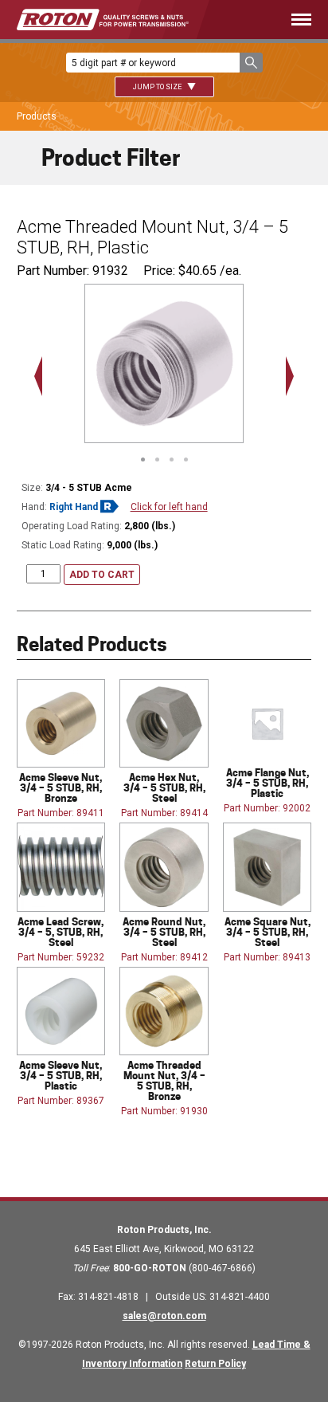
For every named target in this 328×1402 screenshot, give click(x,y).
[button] (251, 63)
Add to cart (102, 574)
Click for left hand (169, 506)
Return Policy (215, 1363)
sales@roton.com (164, 1315)
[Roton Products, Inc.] (103, 19)
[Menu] (274, 19)
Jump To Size (158, 87)
